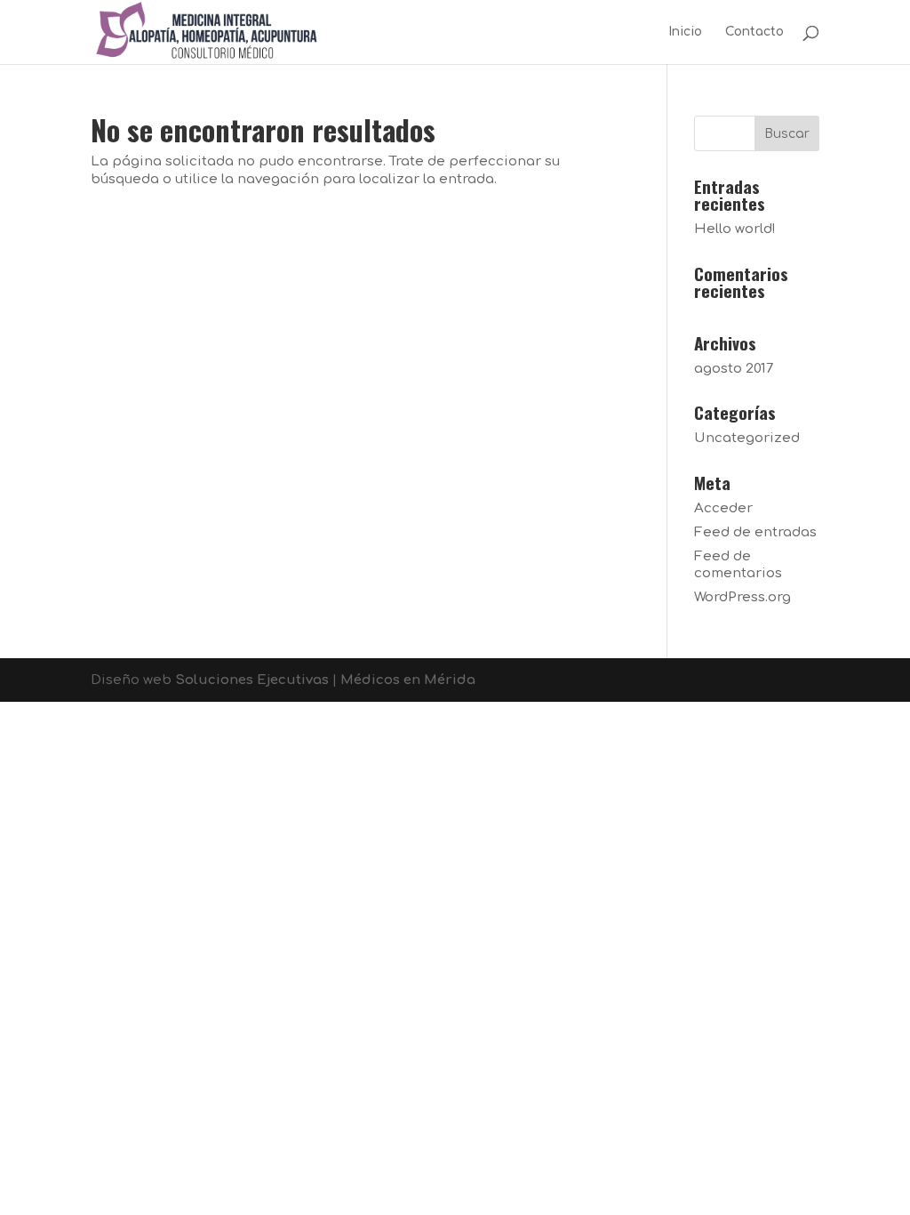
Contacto (754, 32)
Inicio (685, 32)
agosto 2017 (733, 368)
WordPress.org (742, 597)
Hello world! (735, 229)
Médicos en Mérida (407, 680)
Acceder (723, 508)
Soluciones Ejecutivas (252, 680)
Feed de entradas (755, 532)
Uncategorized (747, 438)
